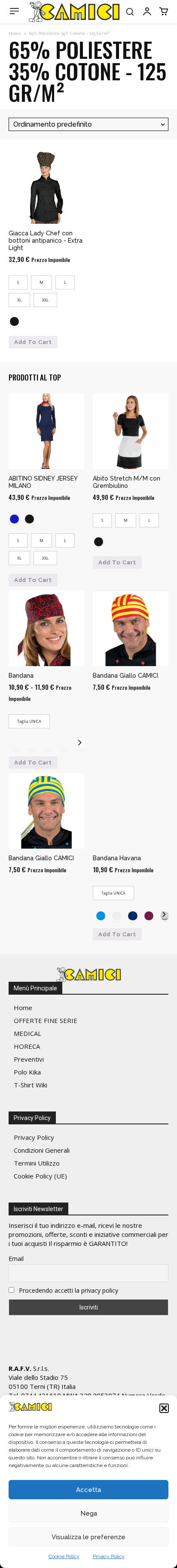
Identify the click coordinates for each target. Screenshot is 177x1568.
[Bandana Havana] (130, 811)
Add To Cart (33, 342)
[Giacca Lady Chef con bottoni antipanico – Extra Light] (46, 186)
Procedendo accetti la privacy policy (67, 1290)
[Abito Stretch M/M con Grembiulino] (130, 431)
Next (80, 742)
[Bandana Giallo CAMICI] (130, 628)
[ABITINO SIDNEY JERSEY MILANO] (46, 431)
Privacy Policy (109, 1556)
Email (16, 1258)
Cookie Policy (64, 1556)
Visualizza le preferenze (88, 1537)
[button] (164, 1408)
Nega (88, 1513)
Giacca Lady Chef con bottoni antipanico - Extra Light (45, 240)
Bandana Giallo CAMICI (125, 675)
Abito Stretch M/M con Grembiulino (126, 482)
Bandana (21, 675)
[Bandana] (46, 628)
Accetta (88, 1490)
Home (15, 33)
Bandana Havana (117, 858)
